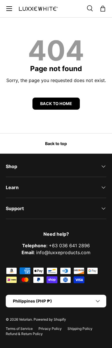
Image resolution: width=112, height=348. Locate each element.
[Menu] (9, 8)
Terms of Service (19, 328)
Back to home (56, 103)
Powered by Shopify (50, 319)
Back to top (56, 143)
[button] (102, 8)
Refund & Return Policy (24, 334)
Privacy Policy (50, 328)
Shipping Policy (79, 328)
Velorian (25, 319)
